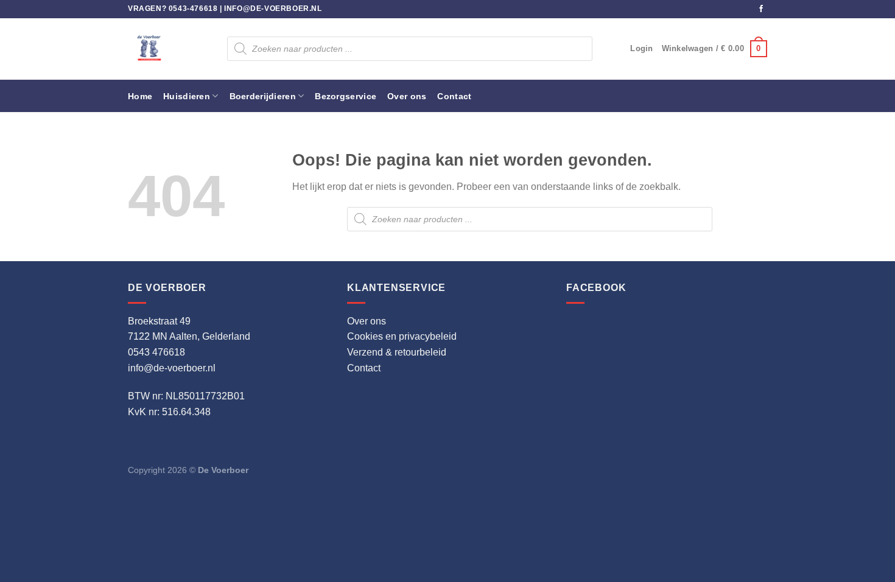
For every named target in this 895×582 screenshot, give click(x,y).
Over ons (406, 96)
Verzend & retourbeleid (396, 352)
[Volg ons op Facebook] (761, 9)
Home (140, 96)
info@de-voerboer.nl (272, 8)
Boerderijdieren (263, 96)
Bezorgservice (345, 96)
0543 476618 (156, 352)
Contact (454, 96)
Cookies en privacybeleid (402, 336)
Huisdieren (186, 96)
